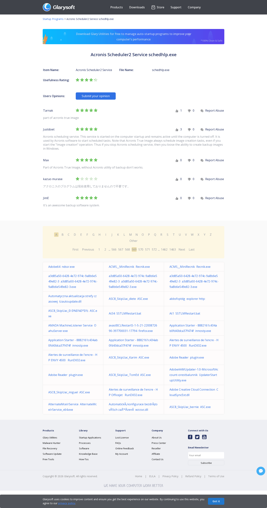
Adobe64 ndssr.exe (61, 267)
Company (194, 7)
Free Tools (48, 459)
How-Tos (84, 459)
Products (116, 7)
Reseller (156, 448)
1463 (172, 249)
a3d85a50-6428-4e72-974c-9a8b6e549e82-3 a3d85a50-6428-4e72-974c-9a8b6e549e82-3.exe (72, 281)
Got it (216, 501)
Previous (88, 249)
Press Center (159, 443)
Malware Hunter (51, 443)
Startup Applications (90, 437)
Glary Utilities (50, 437)
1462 (164, 249)
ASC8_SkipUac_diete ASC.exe (128, 299)
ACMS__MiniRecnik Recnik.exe (129, 267)
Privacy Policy (170, 476)
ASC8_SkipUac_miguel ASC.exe (69, 392)
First (75, 249)
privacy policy (66, 503)
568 (127, 249)
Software (84, 448)
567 (120, 249)
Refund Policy (193, 476)
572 (154, 249)
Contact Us (157, 459)
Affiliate (156, 453)
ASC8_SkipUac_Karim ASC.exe (129, 357)
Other (133, 241)
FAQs (118, 443)
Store (160, 7)
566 (114, 249)
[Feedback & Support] (260, 471)
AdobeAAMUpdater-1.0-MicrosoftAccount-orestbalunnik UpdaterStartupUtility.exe (193, 374)
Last (192, 249)
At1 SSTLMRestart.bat (184, 313)
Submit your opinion (96, 96)
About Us (157, 437)
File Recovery (50, 448)
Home (138, 476)
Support (176, 7)
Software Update (52, 453)
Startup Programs (53, 19)
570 (140, 249)
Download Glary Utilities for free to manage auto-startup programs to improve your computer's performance (149, 37)
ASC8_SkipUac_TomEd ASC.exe (130, 375)
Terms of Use (216, 476)
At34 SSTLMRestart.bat (125, 313)
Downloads (137, 7)
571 (147, 249)
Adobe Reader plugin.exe (186, 357)
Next (182, 249)
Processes (85, 443)
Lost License (122, 437)
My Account (121, 453)
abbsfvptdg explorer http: (187, 299)
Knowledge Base (88, 453)
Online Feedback (124, 448)
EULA (152, 476)
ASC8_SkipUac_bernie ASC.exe (190, 407)
